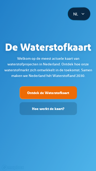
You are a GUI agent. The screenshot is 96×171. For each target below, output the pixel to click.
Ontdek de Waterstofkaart (48, 92)
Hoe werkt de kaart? (48, 108)
